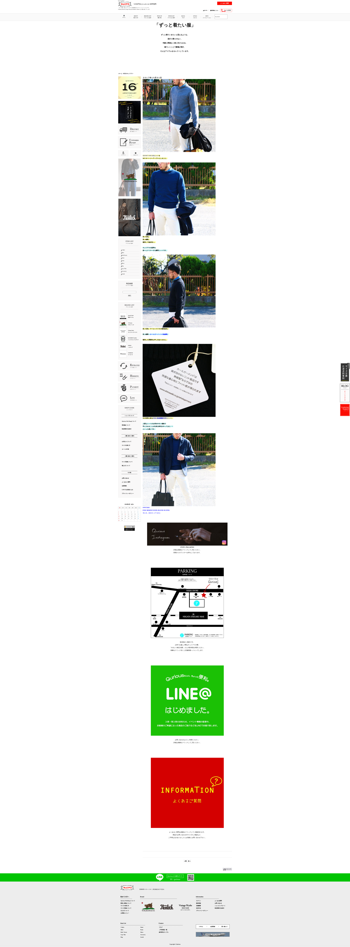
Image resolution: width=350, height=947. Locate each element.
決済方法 (198, 908)
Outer (141, 927)
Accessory (143, 934)
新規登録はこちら (214, 10)
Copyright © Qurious (175, 944)
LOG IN (205, 10)
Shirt (122, 929)
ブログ (161, 927)
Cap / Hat (123, 934)
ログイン (198, 900)
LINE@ (201, 926)
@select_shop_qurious (187, 547)
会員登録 (212, 926)
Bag (122, 937)
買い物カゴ (224, 926)
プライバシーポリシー (202, 910)
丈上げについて (125, 910)
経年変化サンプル (163, 932)
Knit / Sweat (124, 932)
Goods (142, 937)
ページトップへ (228, 869)
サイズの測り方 (125, 905)
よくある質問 (218, 900)
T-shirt (122, 927)
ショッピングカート (220, 905)
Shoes (141, 932)
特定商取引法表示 (219, 908)
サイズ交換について (126, 908)
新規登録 (198, 903)
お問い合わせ (218, 903)
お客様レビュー (125, 913)
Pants (141, 929)
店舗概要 (198, 905)
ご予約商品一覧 (163, 929)
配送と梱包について (126, 903)
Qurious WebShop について (128, 900)
